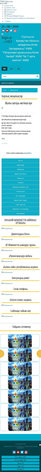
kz (4, 68)
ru (11, 68)
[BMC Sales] (6, 1)
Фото (3, 138)
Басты (5, 90)
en (18, 68)
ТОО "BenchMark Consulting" (20, 446)
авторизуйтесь (27, 153)
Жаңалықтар (14, 90)
